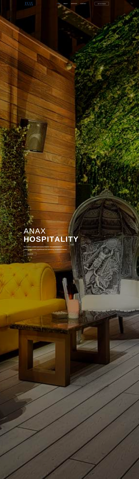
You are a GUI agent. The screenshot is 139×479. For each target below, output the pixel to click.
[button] (102, 3)
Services (74, 3)
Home (58, 3)
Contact (83, 3)
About (65, 3)
